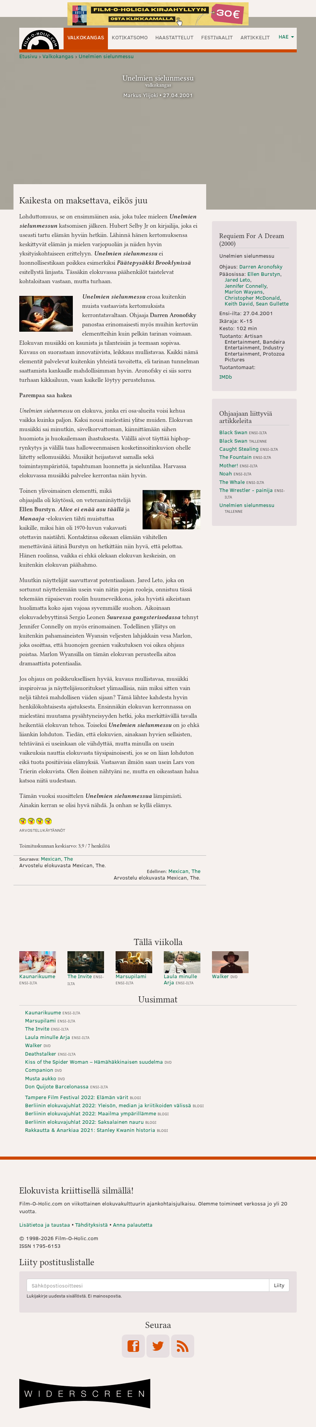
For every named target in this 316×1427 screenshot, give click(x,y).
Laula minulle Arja (180, 978)
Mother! (238, 465)
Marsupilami (131, 978)
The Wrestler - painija (252, 493)
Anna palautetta (133, 1224)
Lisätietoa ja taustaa (44, 1224)
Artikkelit (255, 37)
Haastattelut (174, 37)
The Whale (241, 481)
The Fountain (245, 456)
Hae (284, 36)
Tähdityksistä (91, 1224)
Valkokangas (85, 37)
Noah (235, 473)
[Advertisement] (158, 910)
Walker (224, 976)
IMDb (225, 376)
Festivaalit (217, 37)
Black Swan (243, 432)
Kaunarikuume (37, 978)
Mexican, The (57, 858)
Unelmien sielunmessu (246, 507)
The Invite (85, 979)
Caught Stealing (248, 448)
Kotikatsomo (130, 37)
